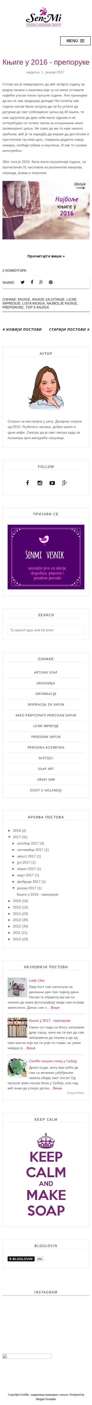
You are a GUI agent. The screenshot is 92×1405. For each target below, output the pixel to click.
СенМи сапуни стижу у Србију (53, 1061)
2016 (17, 901)
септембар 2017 (30, 850)
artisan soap (46, 672)
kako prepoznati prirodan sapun (46, 715)
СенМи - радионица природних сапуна (44, 1394)
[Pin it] (50, 282)
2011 (16, 933)
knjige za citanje (48, 299)
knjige (24, 299)
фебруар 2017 (28, 882)
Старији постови (67, 329)
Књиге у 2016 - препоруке (46, 62)
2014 (17, 914)
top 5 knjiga (37, 307)
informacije (45, 694)
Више (55, 1007)
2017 (17, 837)
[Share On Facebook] (32, 282)
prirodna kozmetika (46, 747)
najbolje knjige (62, 303)
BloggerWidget (75, 1092)
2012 (17, 926)
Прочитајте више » (46, 255)
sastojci (46, 758)
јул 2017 (23, 862)
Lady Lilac (37, 980)
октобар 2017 (28, 843)
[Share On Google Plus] (41, 282)
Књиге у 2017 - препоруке (49, 1020)
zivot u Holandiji (46, 790)
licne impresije (46, 726)
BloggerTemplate (46, 1399)
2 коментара (14, 270)
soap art (46, 769)
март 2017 (25, 875)
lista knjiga (33, 303)
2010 (17, 939)
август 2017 (26, 856)
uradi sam (46, 779)
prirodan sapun (46, 737)
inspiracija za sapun (46, 704)
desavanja (46, 683)
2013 (17, 920)
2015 (17, 907)
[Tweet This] (22, 282)
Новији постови (24, 329)
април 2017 (26, 869)
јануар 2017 (26, 888)
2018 (17, 830)
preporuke (13, 307)
